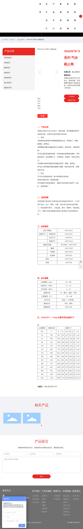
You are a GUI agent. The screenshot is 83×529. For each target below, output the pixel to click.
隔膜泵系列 (8, 87)
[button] (41, 34)
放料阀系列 (8, 77)
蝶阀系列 (7, 68)
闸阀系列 (7, 73)
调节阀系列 (8, 58)
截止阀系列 (21, 39)
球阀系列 (7, 63)
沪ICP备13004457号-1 (73, 522)
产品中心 (12, 39)
